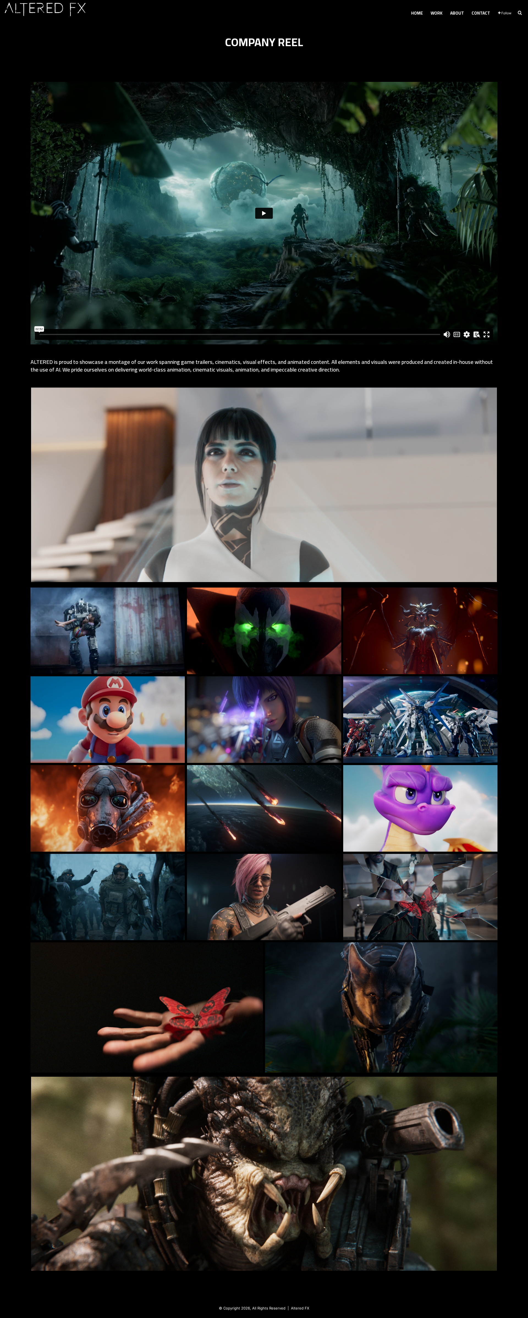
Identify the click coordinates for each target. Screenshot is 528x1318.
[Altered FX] (45, 10)
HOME (417, 13)
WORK (436, 13)
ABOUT (457, 13)
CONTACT (481, 13)
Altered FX (300, 1308)
